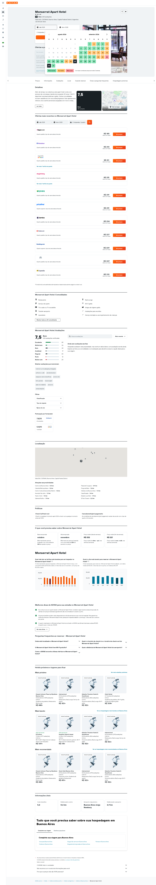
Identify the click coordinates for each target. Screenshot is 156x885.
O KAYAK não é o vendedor (45, 865)
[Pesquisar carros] (3, 16)
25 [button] (57, 61)
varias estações (40, 388)
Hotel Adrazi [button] (108, 694)
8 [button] (89, 48)
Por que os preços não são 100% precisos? (50, 872)
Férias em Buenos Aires (102, 841)
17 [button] (53, 57)
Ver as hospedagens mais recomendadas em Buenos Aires (110, 749)
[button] (3, 3)
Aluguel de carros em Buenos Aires (77, 841)
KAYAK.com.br (38, 881)
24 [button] (53, 61)
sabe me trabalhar (41, 385)
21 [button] (70, 57)
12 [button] (62, 53)
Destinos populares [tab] (59, 830)
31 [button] (53, 66)
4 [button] (57, 48)
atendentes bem (51, 373)
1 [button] (89, 44)
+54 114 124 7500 (40, 22)
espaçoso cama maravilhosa (43, 377)
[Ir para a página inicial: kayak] (12, 3)
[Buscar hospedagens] (3, 12)
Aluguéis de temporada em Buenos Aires (78, 844)
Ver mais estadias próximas (119, 672)
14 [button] (70, 53)
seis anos (50, 385)
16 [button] (49, 57)
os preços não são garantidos (72, 860)
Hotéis (45, 881)
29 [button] (75, 61)
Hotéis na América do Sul (55, 881)
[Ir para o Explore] (3, 25)
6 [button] (66, 48)
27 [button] (66, 61)
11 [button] (57, 53)
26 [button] (62, 61)
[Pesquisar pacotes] (3, 19)
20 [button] (66, 57)
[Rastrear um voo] (3, 28)
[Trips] (3, 37)
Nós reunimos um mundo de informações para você (53, 868)
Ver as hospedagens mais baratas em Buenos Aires (112, 711)
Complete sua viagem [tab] (44, 830)
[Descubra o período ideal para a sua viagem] (3, 32)
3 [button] (53, 48)
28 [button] (71, 61)
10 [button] (53, 53)
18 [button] (57, 57)
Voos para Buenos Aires (45, 841)
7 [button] (70, 48)
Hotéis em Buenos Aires (45, 844)
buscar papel (48, 381)
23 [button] (49, 61)
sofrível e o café (40, 373)
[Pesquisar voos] (3, 8)
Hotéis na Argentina (69, 881)
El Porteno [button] (39, 734)
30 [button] (49, 66)
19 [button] (62, 57)
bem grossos (39, 381)
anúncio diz (56, 377)
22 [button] (75, 57)
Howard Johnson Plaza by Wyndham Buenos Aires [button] (46, 695)
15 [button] (75, 53)
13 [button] (66, 53)
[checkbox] (44, 420)
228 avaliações (47, 17)
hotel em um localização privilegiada (46, 369)
